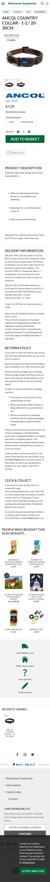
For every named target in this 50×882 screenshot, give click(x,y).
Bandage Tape (36, 629)
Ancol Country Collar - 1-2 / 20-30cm (10, 733)
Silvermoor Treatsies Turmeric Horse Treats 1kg (13, 562)
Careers (13, 798)
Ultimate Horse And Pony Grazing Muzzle (13, 597)
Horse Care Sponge (13, 629)
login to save (17, 152)
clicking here (28, 862)
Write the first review (15, 111)
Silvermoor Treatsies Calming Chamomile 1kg (36, 562)
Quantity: (10, 131)
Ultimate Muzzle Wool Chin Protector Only (36, 597)
